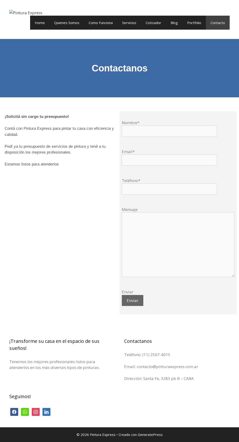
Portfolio (194, 22)
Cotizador (153, 22)
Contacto (218, 22)
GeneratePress (150, 434)
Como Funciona (101, 22)
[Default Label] (46, 411)
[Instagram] (36, 411)
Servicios (129, 22)
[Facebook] (14, 411)
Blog (174, 22)
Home (40, 22)
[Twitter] (25, 411)
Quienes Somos (66, 22)
